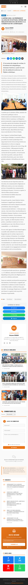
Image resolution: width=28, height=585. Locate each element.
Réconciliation (18, 299)
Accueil (4, 10)
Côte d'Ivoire (9, 299)
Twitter (15, 311)
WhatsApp (14, 315)
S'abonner (13, 544)
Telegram (15, 318)
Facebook (14, 307)
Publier (15, 447)
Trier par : (3, 414)
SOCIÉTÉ (9, 10)
